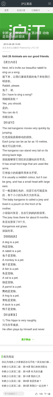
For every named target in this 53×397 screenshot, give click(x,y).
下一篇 (47, 393)
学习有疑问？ (11, 393)
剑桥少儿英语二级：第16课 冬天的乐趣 (22, 371)
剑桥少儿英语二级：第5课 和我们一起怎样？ (25, 385)
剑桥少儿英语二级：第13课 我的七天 (21, 376)
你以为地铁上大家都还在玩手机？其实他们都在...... (26, 362)
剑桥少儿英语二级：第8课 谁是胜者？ (21, 381)
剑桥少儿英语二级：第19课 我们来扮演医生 (24, 366)
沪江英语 (26, 4)
